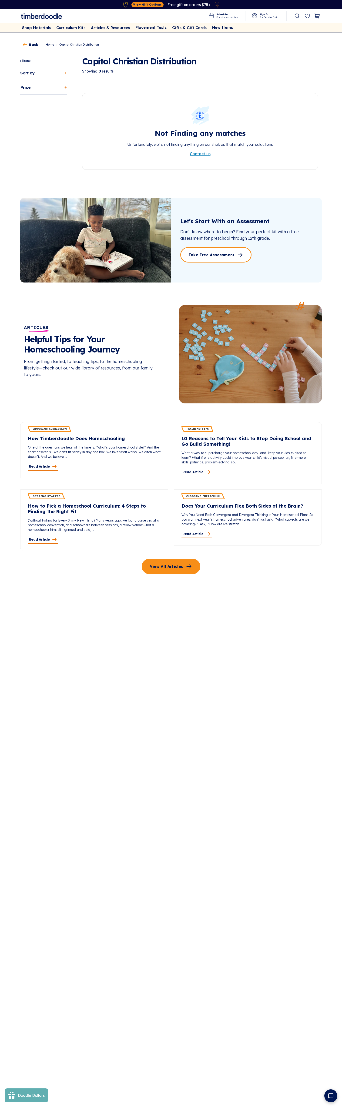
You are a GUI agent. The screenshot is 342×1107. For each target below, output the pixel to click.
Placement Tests (151, 27)
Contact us (200, 153)
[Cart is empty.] (317, 16)
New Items (222, 27)
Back (33, 45)
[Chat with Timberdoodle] (330, 1095)
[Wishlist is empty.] (307, 16)
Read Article (39, 466)
